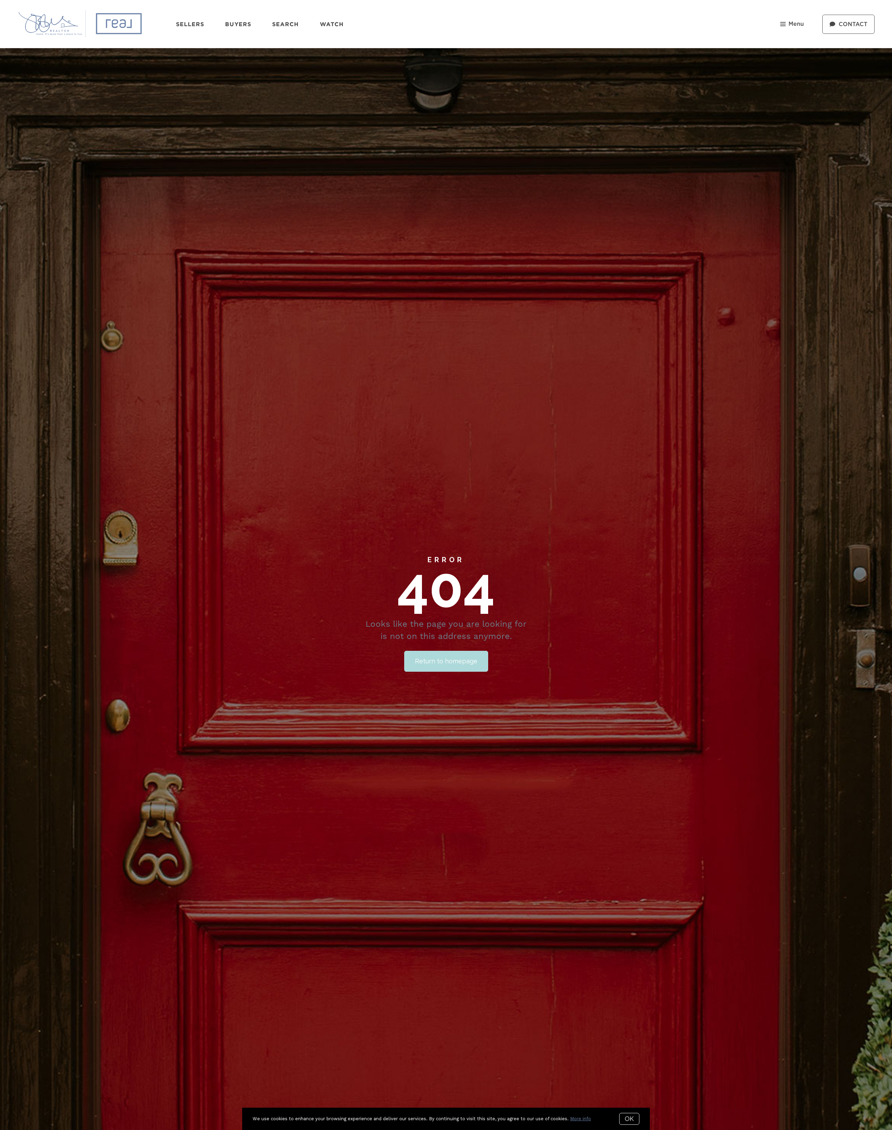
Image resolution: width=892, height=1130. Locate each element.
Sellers (190, 24)
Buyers (238, 24)
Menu (796, 24)
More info (580, 1118)
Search (285, 24)
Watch (332, 24)
